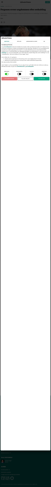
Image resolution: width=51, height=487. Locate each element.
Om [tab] (44, 41)
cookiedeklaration (21, 66)
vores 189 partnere (8, 46)
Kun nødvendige (9, 78)
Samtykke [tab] (6, 41)
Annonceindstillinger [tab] (31, 41)
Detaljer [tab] (19, 41)
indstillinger (4, 52)
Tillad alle (41, 78)
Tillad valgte (25, 78)
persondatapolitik (30, 66)
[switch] (19, 74)
